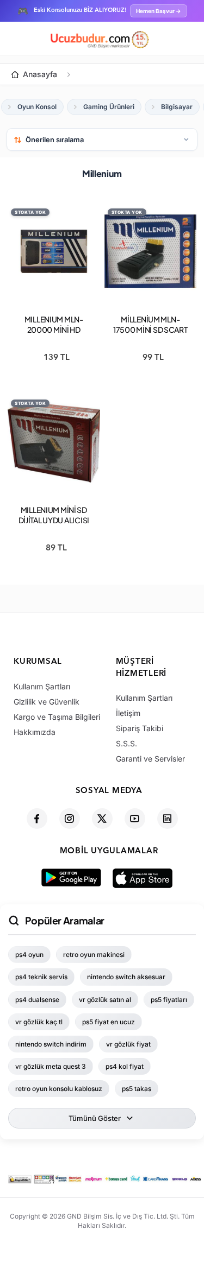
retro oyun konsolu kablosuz (58, 1089)
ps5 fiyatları (169, 1000)
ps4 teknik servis (41, 977)
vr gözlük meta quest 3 (50, 1066)
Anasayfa (40, 74)
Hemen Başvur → (158, 11)
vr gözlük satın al (105, 1000)
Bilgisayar (177, 107)
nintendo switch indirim (50, 1044)
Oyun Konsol (37, 107)
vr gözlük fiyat (128, 1044)
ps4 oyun (29, 954)
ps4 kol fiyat (125, 1066)
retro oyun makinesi (94, 954)
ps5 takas (136, 1089)
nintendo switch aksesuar (126, 977)
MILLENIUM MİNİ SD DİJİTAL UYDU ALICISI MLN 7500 (53, 520)
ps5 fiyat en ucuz (108, 1022)
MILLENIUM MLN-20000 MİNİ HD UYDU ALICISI (53, 329)
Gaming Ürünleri (108, 107)
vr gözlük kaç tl (39, 1022)
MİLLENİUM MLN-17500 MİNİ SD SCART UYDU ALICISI (150, 329)
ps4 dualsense (37, 1000)
